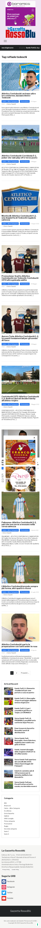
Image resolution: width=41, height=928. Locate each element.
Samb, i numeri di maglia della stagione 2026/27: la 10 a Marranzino (25, 752)
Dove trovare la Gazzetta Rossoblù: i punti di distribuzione (24, 730)
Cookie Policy (15, 869)
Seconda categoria (10, 829)
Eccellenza (7, 811)
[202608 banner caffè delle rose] (20, 478)
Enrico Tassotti (11, 104)
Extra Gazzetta (9, 813)
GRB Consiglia (8, 818)
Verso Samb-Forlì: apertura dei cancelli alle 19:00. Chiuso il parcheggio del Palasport (25, 763)
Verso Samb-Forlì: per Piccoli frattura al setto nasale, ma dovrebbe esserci (26, 784)
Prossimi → (25, 673)
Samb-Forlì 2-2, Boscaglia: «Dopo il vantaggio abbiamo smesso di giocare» (25, 700)
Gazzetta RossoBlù (20, 911)
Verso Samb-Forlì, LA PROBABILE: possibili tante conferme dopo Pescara (25, 720)
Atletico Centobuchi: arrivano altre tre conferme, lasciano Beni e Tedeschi (19, 95)
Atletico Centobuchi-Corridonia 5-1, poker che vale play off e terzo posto (19, 157)
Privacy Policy (6, 869)
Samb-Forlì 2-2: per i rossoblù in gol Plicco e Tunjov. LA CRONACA (23, 710)
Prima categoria (9, 821)
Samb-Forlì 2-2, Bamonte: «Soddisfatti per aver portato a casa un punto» (25, 690)
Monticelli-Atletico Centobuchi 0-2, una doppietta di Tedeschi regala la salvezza (19, 218)
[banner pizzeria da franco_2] (20, 452)
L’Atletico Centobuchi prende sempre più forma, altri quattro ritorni (20, 587)
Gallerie (6, 816)
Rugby (6, 826)
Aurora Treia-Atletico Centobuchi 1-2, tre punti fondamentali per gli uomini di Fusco (20, 338)
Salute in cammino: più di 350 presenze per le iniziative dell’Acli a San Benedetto (24, 774)
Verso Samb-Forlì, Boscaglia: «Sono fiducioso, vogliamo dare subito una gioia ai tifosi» (25, 741)
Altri (5, 803)
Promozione (25, 101)
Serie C (6, 831)
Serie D (6, 834)
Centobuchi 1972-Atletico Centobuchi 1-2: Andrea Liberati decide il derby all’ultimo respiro (20, 398)
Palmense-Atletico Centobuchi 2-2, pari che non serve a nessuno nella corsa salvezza (19, 524)
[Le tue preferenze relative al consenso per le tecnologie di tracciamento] (37, 924)
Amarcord (7, 805)
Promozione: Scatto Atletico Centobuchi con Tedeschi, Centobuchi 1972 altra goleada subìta (20, 278)
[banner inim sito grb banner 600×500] (20, 13)
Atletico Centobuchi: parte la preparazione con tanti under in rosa (19, 645)
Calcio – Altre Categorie (12, 808)
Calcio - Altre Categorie (10, 101)
